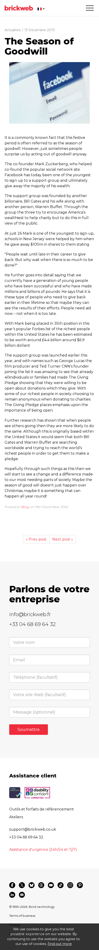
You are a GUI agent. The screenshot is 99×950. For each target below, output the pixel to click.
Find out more (60, 944)
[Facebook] (12, 885)
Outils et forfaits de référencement (41, 809)
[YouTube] (51, 885)
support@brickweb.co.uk (32, 829)
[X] (22, 885)
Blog (25, 507)
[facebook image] (49, 93)
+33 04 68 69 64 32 (32, 624)
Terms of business (22, 915)
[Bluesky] (31, 885)
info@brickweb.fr (30, 614)
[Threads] (41, 885)
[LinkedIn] (12, 895)
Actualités (12, 30)
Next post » (62, 539)
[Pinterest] (80, 885)
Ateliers (16, 817)
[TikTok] (60, 885)
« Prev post (36, 539)
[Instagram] (70, 885)
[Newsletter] (22, 895)
